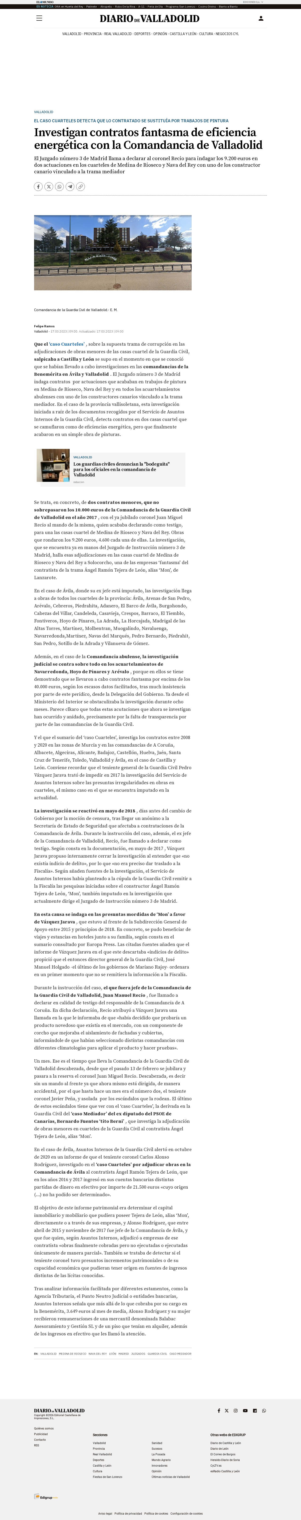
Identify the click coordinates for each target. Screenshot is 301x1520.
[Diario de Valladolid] (150, 18)
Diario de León (219, 1448)
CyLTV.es (216, 1465)
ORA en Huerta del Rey (69, 6)
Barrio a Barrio (228, 6)
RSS (36, 1445)
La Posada (158, 1454)
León (112, 1353)
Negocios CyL (227, 34)
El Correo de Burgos (222, 1454)
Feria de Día (155, 6)
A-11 (141, 6)
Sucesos (157, 1448)
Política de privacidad (128, 1513)
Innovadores (159, 1465)
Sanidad (157, 1443)
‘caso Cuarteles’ (66, 344)
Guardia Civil (157, 1353)
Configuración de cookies (186, 1513)
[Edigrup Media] (46, 1496)
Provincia (93, 34)
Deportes (142, 34)
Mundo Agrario (161, 1460)
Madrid (124, 1353)
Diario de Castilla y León (225, 1443)
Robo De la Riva (125, 6)
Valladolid (71, 34)
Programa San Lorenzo (180, 6)
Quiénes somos (44, 1428)
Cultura (206, 34)
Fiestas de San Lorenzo (107, 1477)
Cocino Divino (207, 6)
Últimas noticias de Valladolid (171, 1477)
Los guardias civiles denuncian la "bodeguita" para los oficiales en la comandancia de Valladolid (121, 469)
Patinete (91, 6)
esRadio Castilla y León (225, 1471)
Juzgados (138, 1353)
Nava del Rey (98, 1353)
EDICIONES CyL (251, 2)
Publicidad (41, 1434)
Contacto (40, 1439)
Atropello (106, 6)
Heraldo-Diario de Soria (225, 1460)
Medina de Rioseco (72, 1353)
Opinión (160, 34)
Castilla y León (183, 34)
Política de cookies (156, 1513)
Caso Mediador (180, 1353)
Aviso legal (105, 1513)
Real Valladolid (118, 34)
